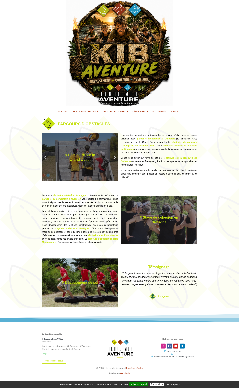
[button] (78, 179)
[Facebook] (169, 346)
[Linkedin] (182, 346)
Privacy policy (173, 384)
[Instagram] (163, 346)
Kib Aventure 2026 (52, 339)
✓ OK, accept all (139, 384)
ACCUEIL (62, 111)
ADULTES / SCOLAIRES (114, 111)
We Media (125, 373)
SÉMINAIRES (138, 111)
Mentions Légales (134, 368)
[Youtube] (175, 346)
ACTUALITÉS (159, 111)
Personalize (157, 384)
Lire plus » (45, 354)
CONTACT (175, 111)
